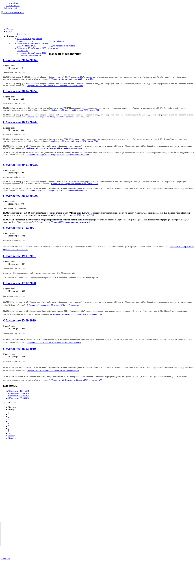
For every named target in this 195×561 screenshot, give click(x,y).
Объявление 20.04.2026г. (20, 60)
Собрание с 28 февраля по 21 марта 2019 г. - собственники (53, 371)
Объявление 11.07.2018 (18, 391)
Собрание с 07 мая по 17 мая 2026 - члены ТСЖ (72, 79)
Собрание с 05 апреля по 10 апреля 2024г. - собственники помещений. (58, 155)
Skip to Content (13, 6)
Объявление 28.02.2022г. (20, 196)
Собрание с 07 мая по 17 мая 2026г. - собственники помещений (55, 86)
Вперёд (11, 436)
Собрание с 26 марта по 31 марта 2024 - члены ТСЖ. (74, 141)
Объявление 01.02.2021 (19, 227)
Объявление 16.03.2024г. (20, 122)
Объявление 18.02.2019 (19, 348)
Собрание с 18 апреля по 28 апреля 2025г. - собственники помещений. (58, 117)
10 (9, 433)
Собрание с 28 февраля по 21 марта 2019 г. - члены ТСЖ (76, 380)
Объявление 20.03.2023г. (20, 164)
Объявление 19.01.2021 (19, 256)
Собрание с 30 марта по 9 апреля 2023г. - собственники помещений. (57, 190)
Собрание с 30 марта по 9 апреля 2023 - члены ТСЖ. (74, 184)
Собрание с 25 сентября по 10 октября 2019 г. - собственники (54, 343)
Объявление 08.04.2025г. (20, 91)
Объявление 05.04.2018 (18, 398)
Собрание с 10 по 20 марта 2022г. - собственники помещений (62, 222)
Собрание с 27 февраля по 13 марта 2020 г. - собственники (53, 305)
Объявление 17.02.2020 (19, 283)
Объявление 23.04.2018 (18, 396)
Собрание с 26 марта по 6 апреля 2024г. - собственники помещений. (57, 148)
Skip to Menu (12, 3)
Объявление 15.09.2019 (19, 320)
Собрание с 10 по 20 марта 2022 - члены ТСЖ (73, 215)
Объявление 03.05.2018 (18, 393)
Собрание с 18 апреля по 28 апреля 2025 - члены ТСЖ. (76, 110)
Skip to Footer (12, 8)
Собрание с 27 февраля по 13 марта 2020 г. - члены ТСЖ (76, 314)
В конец (12, 438)
